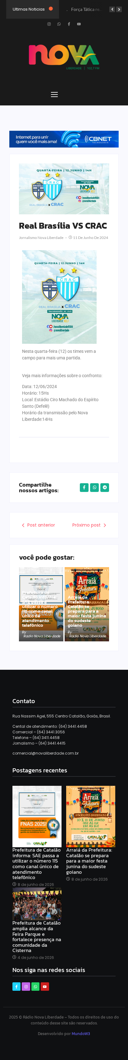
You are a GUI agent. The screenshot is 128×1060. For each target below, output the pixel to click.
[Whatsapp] (59, 24)
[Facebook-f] (69, 24)
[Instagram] (49, 24)
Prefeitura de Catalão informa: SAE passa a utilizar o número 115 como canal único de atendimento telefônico (40, 608)
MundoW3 (81, 1034)
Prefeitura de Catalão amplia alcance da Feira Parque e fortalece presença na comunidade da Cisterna (36, 936)
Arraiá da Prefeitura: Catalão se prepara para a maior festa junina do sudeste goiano (87, 611)
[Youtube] (79, 24)
